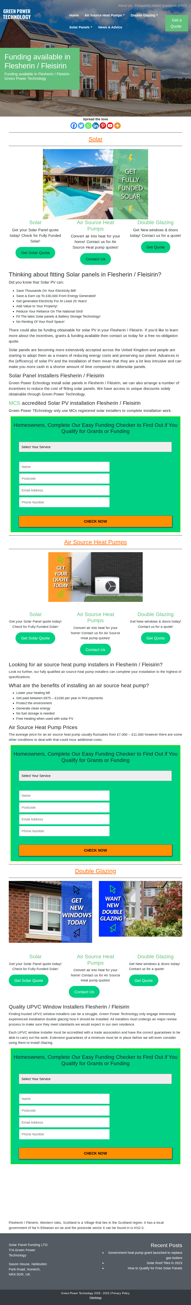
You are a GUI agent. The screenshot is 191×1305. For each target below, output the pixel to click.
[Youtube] (110, 125)
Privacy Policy (120, 1293)
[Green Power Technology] (17, 15)
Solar (35, 222)
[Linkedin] (95, 125)
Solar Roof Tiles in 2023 (164, 1263)
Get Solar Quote (35, 638)
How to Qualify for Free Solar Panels (155, 1268)
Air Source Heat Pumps (103, 15)
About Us (125, 5)
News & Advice (110, 27)
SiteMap (95, 1298)
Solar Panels (79, 27)
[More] (117, 125)
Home (74, 15)
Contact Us (95, 649)
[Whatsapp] (88, 125)
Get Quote (155, 638)
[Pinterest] (103, 125)
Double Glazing (143, 15)
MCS (14, 403)
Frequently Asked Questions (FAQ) (161, 5)
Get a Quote (176, 23)
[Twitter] (81, 125)
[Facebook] (74, 125)
